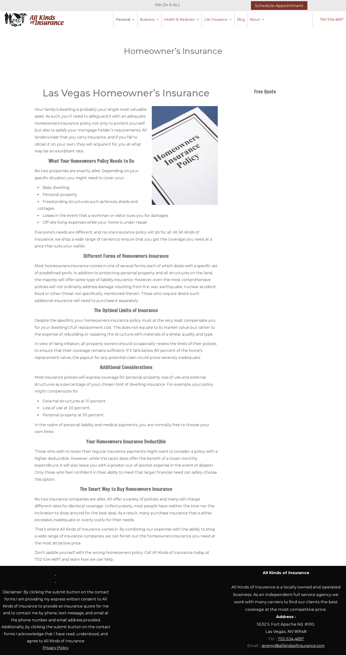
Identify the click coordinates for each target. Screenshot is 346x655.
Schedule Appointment (279, 5)
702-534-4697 (332, 19)
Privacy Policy (55, 648)
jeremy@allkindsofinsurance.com (293, 645)
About (255, 19)
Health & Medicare (179, 19)
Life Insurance (215, 19)
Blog (241, 19)
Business (147, 19)
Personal (123, 19)
